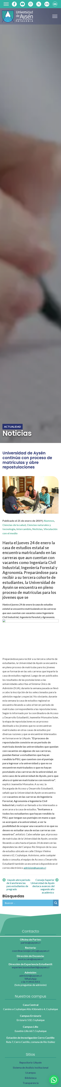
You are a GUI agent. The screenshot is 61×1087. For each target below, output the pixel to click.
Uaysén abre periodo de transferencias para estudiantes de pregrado (18, 884)
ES (55, 4)
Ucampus (30, 1072)
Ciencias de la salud (14, 524)
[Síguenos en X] (38, 4)
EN (46, 4)
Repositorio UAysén (30, 1062)
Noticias (37, 529)
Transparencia (31, 1082)
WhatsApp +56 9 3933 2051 (30, 980)
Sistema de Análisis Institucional (30, 1067)
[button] (54, 1080)
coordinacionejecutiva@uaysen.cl (30, 950)
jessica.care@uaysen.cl (30, 959)
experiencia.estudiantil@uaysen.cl (30, 967)
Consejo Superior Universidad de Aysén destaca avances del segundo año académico (42, 886)
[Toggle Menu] (6, 4)
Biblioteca (30, 1077)
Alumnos (49, 520)
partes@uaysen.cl (30, 942)
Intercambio (23, 529)
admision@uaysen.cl (35, 867)
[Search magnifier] (56, 903)
